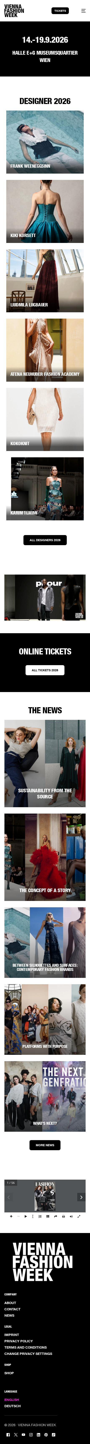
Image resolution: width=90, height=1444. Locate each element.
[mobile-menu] (81, 10)
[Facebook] (8, 1434)
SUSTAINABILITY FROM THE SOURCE (45, 793)
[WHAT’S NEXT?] (45, 1096)
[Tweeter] (16, 1434)
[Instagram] (31, 1434)
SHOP (9, 1373)
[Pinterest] (46, 1434)
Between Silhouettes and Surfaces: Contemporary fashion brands (45, 967)
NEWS (9, 1315)
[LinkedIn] (38, 1434)
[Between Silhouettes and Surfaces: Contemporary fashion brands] (45, 942)
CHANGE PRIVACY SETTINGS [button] (28, 1354)
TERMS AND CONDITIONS (25, 1347)
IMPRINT (11, 1335)
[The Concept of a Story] (45, 857)
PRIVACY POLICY (18, 1341)
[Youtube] (23, 1434)
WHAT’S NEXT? (45, 1123)
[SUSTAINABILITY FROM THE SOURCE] (45, 763)
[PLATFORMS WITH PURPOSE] (45, 1019)
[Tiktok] (53, 1434)
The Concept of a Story (45, 890)
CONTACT (12, 1309)
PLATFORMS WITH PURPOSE (44, 1046)
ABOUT (10, 1303)
